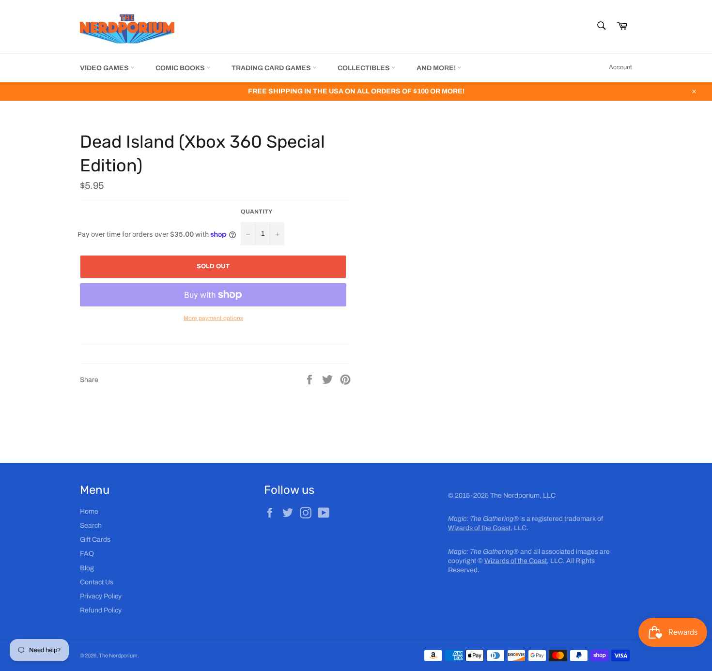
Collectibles (364, 68)
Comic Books (180, 68)
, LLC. (488, 528)
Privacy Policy (101, 596)
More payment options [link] (213, 318)
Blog (87, 568)
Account (620, 67)
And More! (437, 68)
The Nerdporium (118, 655)
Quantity (256, 211)
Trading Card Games (272, 68)
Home (89, 511)
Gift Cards (95, 539)
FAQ (87, 553)
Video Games (105, 68)
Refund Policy (101, 610)
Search (91, 525)
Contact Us (96, 582)
